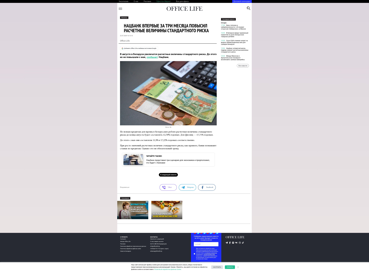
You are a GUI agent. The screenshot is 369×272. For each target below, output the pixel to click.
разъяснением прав (209, 254)
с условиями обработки (210, 253)
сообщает (152, 57)
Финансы (124, 17)
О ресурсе (123, 239)
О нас (136, 1)
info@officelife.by (155, 246)
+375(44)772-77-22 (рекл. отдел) (159, 248)
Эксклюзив (123, 1)
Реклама (147, 1)
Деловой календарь (242, 1)
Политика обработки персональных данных (133, 246)
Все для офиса (182, 1)
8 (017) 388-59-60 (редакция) (158, 244)
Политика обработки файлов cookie (130, 248)
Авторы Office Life (125, 241)
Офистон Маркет (163, 1)
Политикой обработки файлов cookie (167, 269)
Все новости (243, 66)
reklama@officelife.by (156, 251)
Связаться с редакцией (157, 239)
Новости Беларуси (125, 251)
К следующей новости (168, 175)
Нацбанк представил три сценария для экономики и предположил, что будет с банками (178, 161)
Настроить (217, 267)
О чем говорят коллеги (156, 241)
